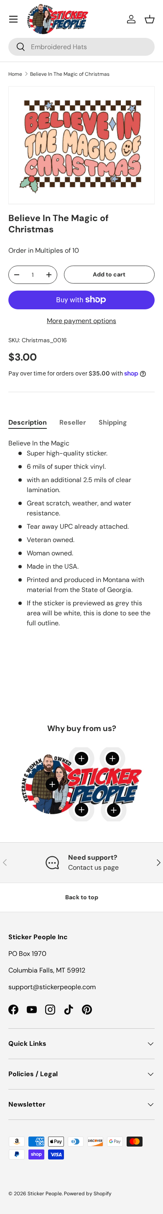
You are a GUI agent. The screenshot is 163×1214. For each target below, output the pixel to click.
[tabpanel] (81, 538)
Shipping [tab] (113, 422)
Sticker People (45, 1193)
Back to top (81, 897)
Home (15, 74)
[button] (149, 19)
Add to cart (109, 274)
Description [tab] (27, 422)
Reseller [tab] (72, 422)
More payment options (81, 320)
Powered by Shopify (88, 1193)
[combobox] (81, 47)
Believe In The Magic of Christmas (70, 74)
